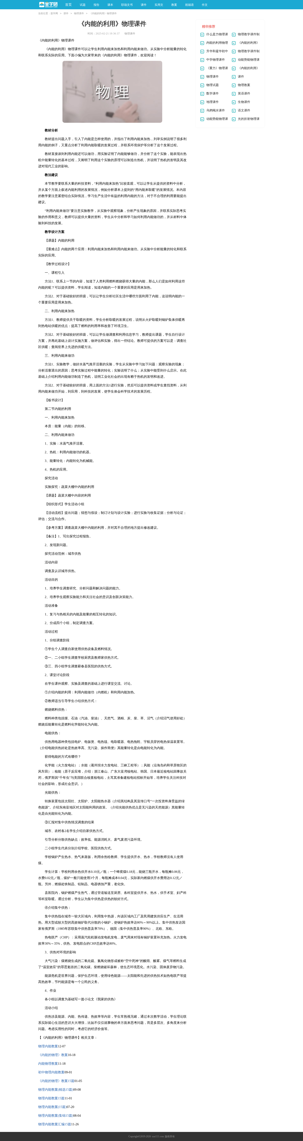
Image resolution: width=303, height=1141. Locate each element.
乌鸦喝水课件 (215, 110)
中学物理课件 (215, 59)
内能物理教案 (48, 1063)
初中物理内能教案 (51, 1072)
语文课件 (244, 110)
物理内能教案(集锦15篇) (55, 1115)
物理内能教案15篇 (51, 1098)
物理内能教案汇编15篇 (54, 1124)
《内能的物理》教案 (53, 1055)
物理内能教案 (48, 1046)
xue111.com (158, 1136)
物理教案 (244, 85)
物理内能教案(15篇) (52, 1107)
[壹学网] (48, 5)
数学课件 (212, 93)
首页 (68, 4)
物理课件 (79, 13)
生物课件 (244, 102)
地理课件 (212, 102)
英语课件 (244, 93)
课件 (65, 13)
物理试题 (212, 85)
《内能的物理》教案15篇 (56, 1081)
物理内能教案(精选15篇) (55, 1089)
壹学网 (54, 13)
